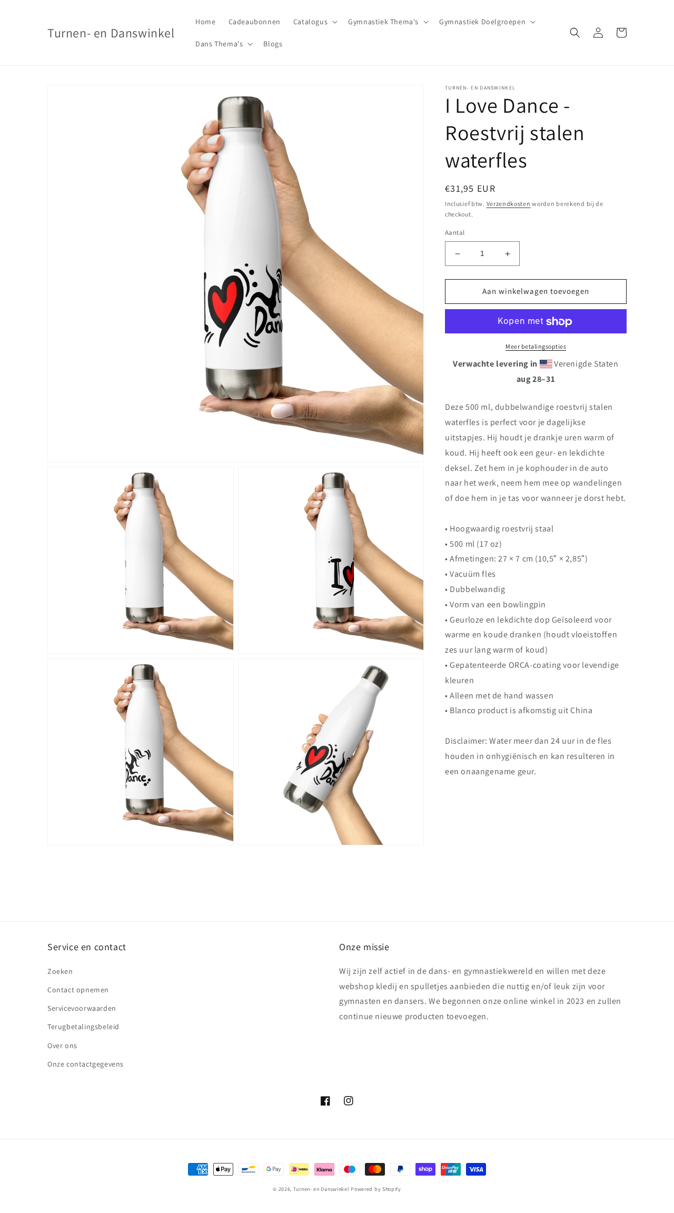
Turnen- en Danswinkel (321, 1189)
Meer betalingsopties (536, 347)
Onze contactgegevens (85, 1064)
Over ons (62, 1045)
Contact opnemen (78, 989)
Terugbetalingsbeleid (83, 1026)
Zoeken (60, 971)
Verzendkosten (509, 204)
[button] (314, 22)
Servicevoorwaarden (81, 1008)
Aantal (454, 233)
